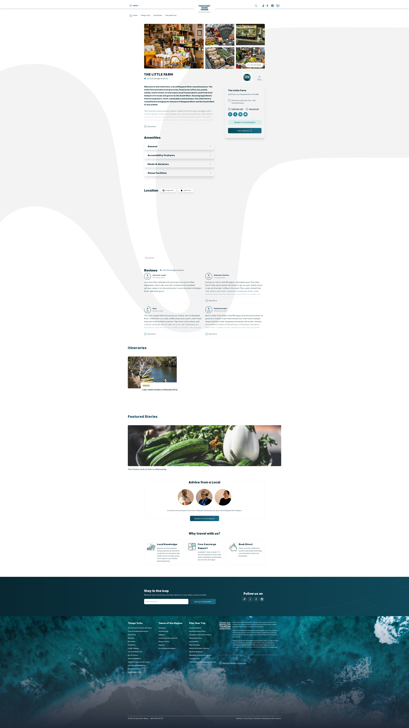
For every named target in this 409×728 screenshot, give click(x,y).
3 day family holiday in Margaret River (160, 389)
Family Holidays (133, 648)
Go (227, 6)
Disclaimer (257, 718)
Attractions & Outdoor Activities (140, 628)
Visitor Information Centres (199, 648)
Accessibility (193, 641)
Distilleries (131, 645)
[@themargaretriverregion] (263, 6)
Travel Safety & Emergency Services (202, 662)
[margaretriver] (272, 5)
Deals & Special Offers (197, 631)
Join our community (202, 601)
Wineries (131, 638)
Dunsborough (163, 631)
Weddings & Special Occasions (200, 655)
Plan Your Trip (197, 623)
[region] (204, 228)
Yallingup (161, 635)
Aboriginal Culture (134, 669)
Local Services (194, 658)
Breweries (131, 641)
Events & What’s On (135, 652)
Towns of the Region (170, 623)
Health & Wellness (134, 658)
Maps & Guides (194, 645)
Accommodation (195, 628)
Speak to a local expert (244, 122)
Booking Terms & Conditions (271, 718)
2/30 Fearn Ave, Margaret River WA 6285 (243, 94)
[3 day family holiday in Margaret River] (204, 372)
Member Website (229, 663)
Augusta (161, 645)
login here (242, 663)
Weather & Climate (196, 652)
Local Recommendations (137, 665)
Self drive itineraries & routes (138, 662)
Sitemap (239, 718)
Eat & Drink (132, 635)
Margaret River (164, 641)
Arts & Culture (133, 655)
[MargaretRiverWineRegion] (267, 5)
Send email (254, 109)
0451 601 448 (237, 109)
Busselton (162, 628)
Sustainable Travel (135, 672)
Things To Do (135, 623)
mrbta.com (273, 647)
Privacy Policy (248, 718)
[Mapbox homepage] (149, 258)
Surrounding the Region (166, 648)
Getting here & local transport (200, 635)
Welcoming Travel (195, 638)
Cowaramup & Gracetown (167, 638)
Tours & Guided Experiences (138, 631)
